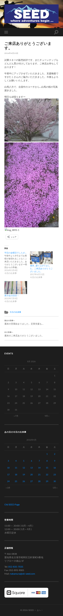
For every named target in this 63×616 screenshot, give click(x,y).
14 (39, 467)
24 (8, 481)
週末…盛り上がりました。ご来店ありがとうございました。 (41, 268)
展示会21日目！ (11, 295)
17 (8, 474)
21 (39, 474)
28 (39, 481)
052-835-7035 (15, 566)
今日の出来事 (15, 312)
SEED (31, 610)
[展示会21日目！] (15, 287)
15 (47, 467)
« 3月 (8, 487)
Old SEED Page (12, 504)
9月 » (47, 416)
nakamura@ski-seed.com (22, 573)
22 (47, 474)
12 (24, 467)
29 (47, 481)
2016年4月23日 (11, 53)
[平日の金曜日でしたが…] (17, 263)
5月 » (55, 487)
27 (31, 481)
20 (31, 474)
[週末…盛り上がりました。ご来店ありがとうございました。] (41, 257)
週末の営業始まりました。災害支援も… (23, 322)
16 (54, 467)
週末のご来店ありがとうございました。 (24, 334)
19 (24, 474)
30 (54, 481)
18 (16, 474)
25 (16, 481)
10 (8, 467)
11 (16, 467)
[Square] (26, 596)
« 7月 (16, 416)
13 (31, 467)
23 (54, 474)
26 (24, 481)
